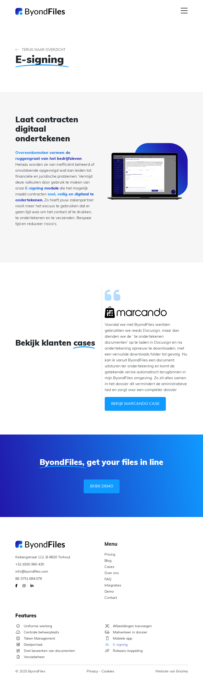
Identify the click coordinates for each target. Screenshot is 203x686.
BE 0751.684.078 (28, 579)
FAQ (107, 579)
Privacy (92, 671)
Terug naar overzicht (43, 50)
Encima (182, 671)
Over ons (111, 573)
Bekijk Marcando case (135, 404)
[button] (184, 12)
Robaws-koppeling (127, 651)
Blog (107, 561)
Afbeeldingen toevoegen (132, 626)
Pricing (109, 555)
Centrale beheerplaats (41, 632)
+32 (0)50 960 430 (29, 564)
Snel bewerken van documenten (49, 651)
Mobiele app (122, 639)
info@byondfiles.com (31, 572)
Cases (109, 567)
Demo (109, 592)
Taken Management (39, 639)
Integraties (112, 585)
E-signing (119, 645)
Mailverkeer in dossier (129, 632)
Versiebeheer (34, 657)
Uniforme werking (37, 626)
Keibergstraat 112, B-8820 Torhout (42, 557)
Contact (110, 598)
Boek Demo (101, 486)
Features (25, 616)
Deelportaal (32, 645)
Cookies (108, 671)
